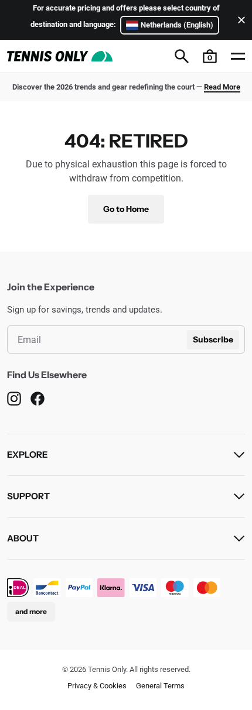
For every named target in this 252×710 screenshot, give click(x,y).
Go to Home (126, 209)
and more (31, 611)
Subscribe (213, 339)
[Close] (239, 20)
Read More (222, 87)
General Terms (160, 685)
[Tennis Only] (60, 56)
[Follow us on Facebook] (37, 399)
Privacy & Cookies (97, 685)
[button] (210, 56)
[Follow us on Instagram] (14, 399)
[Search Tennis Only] (182, 56)
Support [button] (28, 496)
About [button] (23, 538)
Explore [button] (27, 454)
